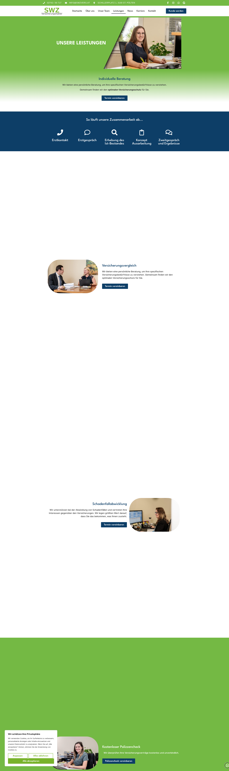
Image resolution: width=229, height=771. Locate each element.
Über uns (90, 11)
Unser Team (104, 11)
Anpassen (18, 756)
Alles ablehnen (40, 756)
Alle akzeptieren (31, 761)
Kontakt (152, 11)
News (130, 11)
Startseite (77, 11)
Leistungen (118, 11)
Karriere (141, 11)
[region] (31, 748)
